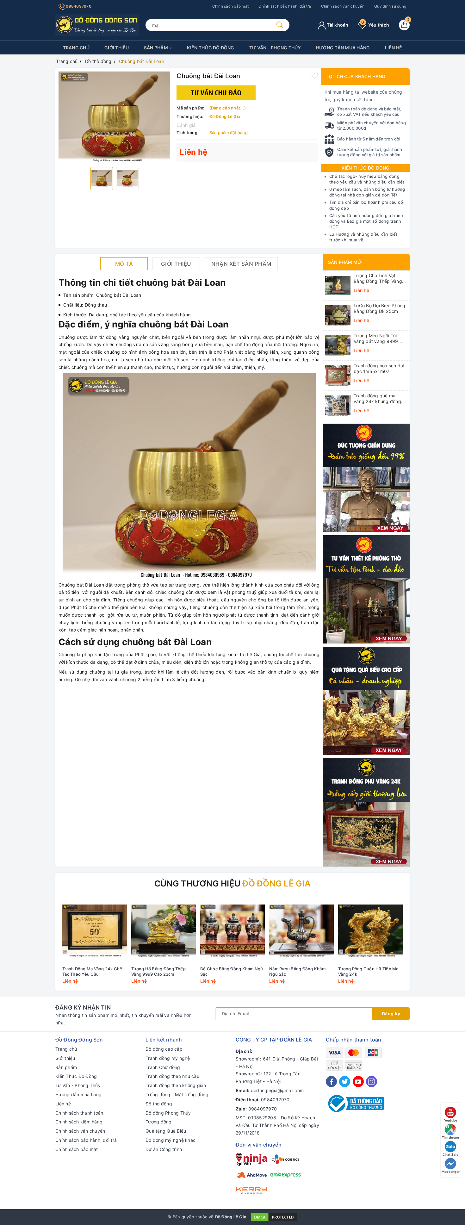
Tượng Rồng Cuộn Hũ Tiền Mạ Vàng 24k (368, 971)
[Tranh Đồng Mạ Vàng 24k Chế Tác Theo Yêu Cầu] (94, 931)
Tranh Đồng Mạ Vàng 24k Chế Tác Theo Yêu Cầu (92, 971)
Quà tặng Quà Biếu (166, 1131)
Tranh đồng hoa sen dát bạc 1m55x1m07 (379, 368)
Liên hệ (393, 47)
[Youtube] (358, 1081)
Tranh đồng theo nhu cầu (172, 1076)
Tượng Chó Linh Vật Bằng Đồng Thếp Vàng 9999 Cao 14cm (378, 278)
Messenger (451, 1171)
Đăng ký (391, 1013)
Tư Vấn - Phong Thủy (275, 47)
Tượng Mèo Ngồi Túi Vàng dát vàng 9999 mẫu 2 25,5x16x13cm (377, 338)
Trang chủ (76, 47)
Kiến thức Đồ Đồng (365, 168)
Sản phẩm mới (345, 262)
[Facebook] (331, 1081)
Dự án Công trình (164, 1149)
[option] (114, 117)
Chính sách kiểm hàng (78, 1121)
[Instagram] (371, 1081)
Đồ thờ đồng (159, 1103)
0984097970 (78, 6)
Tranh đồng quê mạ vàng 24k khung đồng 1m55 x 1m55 (377, 398)
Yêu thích (375, 25)
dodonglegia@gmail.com (277, 1090)
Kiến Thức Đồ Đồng (210, 47)
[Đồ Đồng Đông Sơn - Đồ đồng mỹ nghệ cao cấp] (97, 24)
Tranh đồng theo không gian (176, 1085)
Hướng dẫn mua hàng (343, 47)
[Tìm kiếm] (279, 25)
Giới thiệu (116, 47)
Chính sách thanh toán (79, 1113)
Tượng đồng (159, 1121)
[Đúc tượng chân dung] (366, 477)
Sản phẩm (156, 47)
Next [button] (422, 945)
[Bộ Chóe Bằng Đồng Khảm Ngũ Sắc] (232, 931)
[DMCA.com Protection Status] (274, 1216)
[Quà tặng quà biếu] (366, 700)
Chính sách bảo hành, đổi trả (284, 6)
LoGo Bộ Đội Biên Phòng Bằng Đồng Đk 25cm (380, 308)
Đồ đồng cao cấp (164, 1049)
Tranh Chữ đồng (163, 1067)
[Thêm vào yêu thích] (315, 75)
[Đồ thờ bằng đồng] (366, 589)
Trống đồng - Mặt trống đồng (177, 1094)
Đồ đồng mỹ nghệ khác (170, 1140)
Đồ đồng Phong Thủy (168, 1113)
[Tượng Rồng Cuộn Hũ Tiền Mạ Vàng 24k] (370, 931)
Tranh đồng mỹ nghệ (168, 1058)
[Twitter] (344, 1081)
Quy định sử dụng (390, 6)
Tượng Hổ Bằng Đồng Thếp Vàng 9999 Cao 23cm (158, 971)
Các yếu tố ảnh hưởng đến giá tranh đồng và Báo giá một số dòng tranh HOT (366, 221)
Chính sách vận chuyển (342, 6)
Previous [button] (42, 945)
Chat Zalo (450, 1154)
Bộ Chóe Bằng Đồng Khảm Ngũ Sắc (231, 971)
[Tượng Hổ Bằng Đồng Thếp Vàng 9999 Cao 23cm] (163, 931)
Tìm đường (450, 1137)
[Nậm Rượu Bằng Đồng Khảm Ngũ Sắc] (301, 931)
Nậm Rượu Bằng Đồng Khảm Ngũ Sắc (297, 971)
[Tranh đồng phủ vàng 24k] (366, 812)
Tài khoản (337, 25)
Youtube (450, 1120)
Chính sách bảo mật (230, 6)
